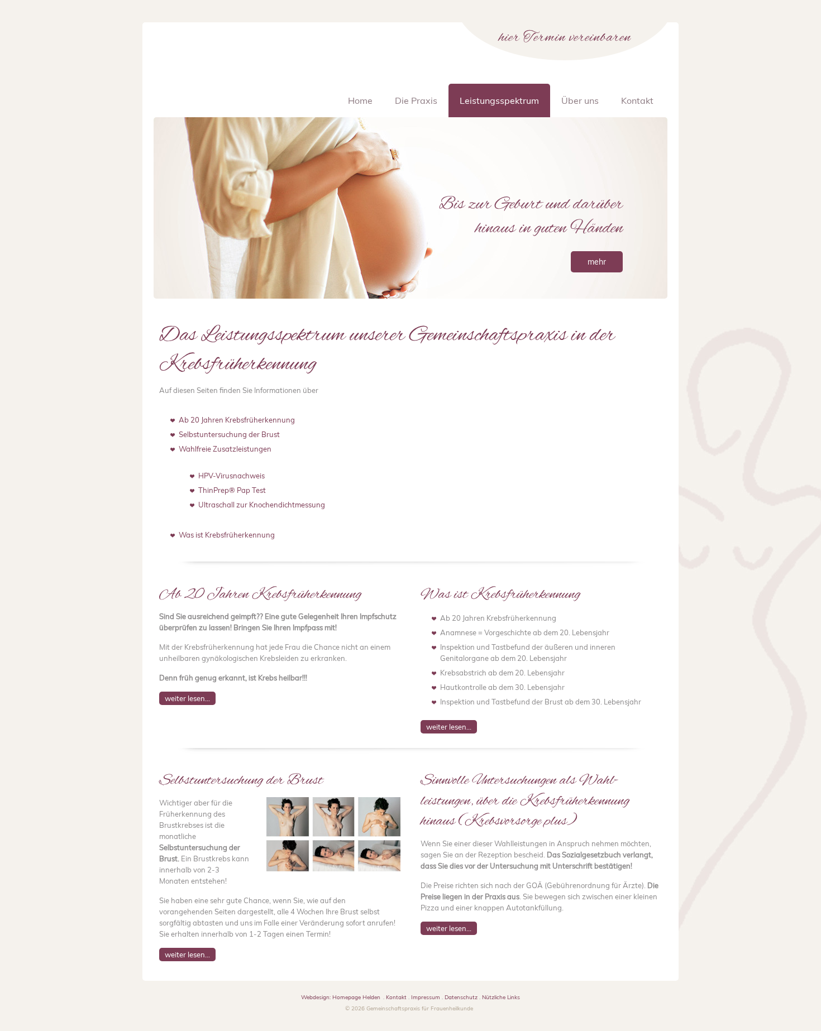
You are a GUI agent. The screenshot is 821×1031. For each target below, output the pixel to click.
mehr (597, 262)
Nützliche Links (501, 997)
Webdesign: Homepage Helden (340, 997)
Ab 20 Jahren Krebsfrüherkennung (237, 419)
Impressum (425, 997)
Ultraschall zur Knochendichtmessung (261, 504)
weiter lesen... (187, 698)
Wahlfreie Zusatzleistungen (225, 448)
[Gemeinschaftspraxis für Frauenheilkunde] (234, 72)
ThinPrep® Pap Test (232, 490)
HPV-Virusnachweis (231, 475)
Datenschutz (461, 997)
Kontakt (396, 997)
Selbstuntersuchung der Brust (229, 434)
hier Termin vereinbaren (565, 37)
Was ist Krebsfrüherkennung (227, 534)
